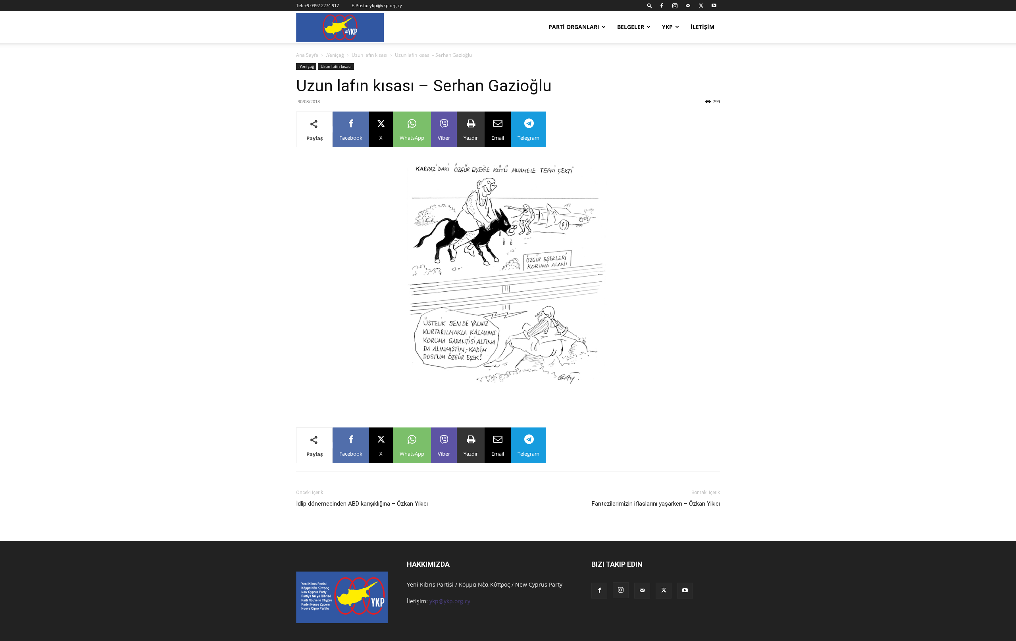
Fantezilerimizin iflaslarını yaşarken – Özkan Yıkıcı (656, 503)
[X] (701, 5)
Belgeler (630, 27)
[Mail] (688, 5)
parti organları (573, 27)
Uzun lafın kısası (369, 55)
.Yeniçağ (335, 55)
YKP (667, 27)
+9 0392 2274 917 (321, 5)
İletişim (702, 27)
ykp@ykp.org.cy (385, 5)
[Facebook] (662, 5)
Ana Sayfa (307, 55)
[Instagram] (675, 5)
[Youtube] (714, 5)
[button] (650, 5)
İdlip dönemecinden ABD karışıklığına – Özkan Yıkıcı (362, 503)
